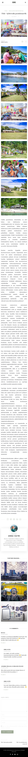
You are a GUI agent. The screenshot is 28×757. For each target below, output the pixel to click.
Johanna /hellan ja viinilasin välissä (12, 666)
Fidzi (6, 10)
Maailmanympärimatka (16, 10)
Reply (4, 642)
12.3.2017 (14, 16)
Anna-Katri (4, 42)
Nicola (3, 632)
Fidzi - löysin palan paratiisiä (6, 742)
